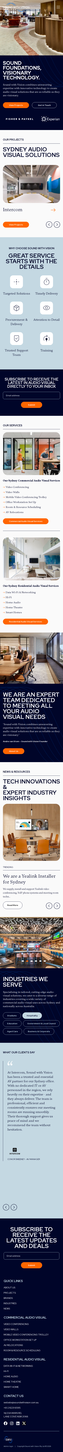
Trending (8, 867)
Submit (31, 405)
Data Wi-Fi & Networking (21, 592)
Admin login (8, 1446)
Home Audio (13, 602)
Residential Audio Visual (25, 1359)
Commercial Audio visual (25, 1317)
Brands (8, 1298)
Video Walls (12, 492)
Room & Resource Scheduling (23, 507)
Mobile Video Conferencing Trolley (26, 497)
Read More (12, 905)
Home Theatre (14, 607)
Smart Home (11, 1387)
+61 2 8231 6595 (12, 1407)
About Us (9, 1287)
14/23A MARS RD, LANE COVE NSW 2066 (16, 1414)
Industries (10, 1303)
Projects (10, 1292)
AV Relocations (14, 512)
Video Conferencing (17, 487)
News (7, 1308)
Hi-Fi (9, 597)
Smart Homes (14, 612)
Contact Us (14, 1396)
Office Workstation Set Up (21, 502)
